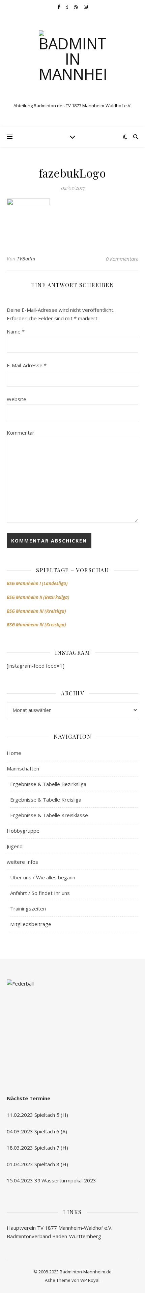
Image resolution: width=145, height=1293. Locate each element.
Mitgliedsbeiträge (30, 924)
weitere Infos (22, 861)
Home (14, 752)
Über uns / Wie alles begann (42, 877)
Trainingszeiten (28, 908)
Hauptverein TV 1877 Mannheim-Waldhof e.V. (59, 1227)
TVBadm (26, 258)
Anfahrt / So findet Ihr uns (40, 893)
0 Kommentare (122, 258)
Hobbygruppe (23, 830)
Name (16, 331)
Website (16, 399)
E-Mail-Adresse (27, 365)
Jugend (15, 846)
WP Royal (89, 1280)
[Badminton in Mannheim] (72, 64)
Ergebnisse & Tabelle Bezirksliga (48, 784)
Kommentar (20, 432)
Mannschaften (23, 768)
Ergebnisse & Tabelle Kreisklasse (49, 815)
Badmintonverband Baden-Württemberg (54, 1236)
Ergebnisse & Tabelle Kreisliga (45, 799)
